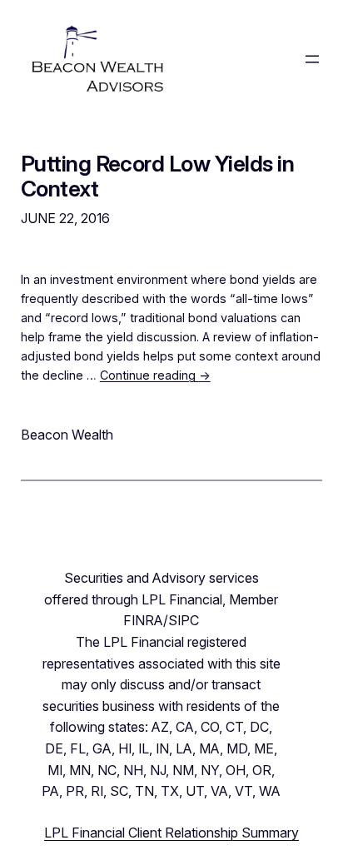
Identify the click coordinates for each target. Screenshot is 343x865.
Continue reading (155, 375)
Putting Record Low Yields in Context (157, 176)
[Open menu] (312, 59)
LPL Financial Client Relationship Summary (171, 832)
